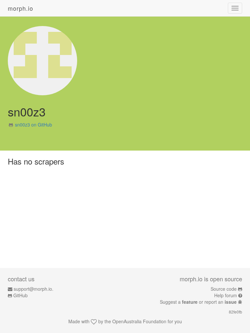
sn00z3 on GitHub (33, 124)
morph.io (20, 8)
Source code (224, 289)
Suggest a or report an (198, 302)
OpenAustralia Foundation (139, 321)
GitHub (20, 295)
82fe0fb (235, 311)
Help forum (225, 295)
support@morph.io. (33, 289)
